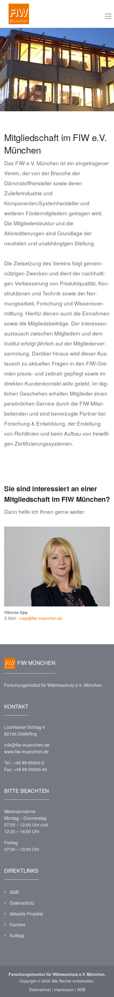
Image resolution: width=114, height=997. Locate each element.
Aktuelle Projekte (26, 913)
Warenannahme (19, 811)
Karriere (17, 924)
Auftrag (17, 935)
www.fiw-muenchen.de (26, 751)
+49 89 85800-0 (28, 762)
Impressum (64, 989)
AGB (14, 892)
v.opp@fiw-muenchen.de (40, 618)
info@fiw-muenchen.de (27, 745)
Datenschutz (22, 903)
